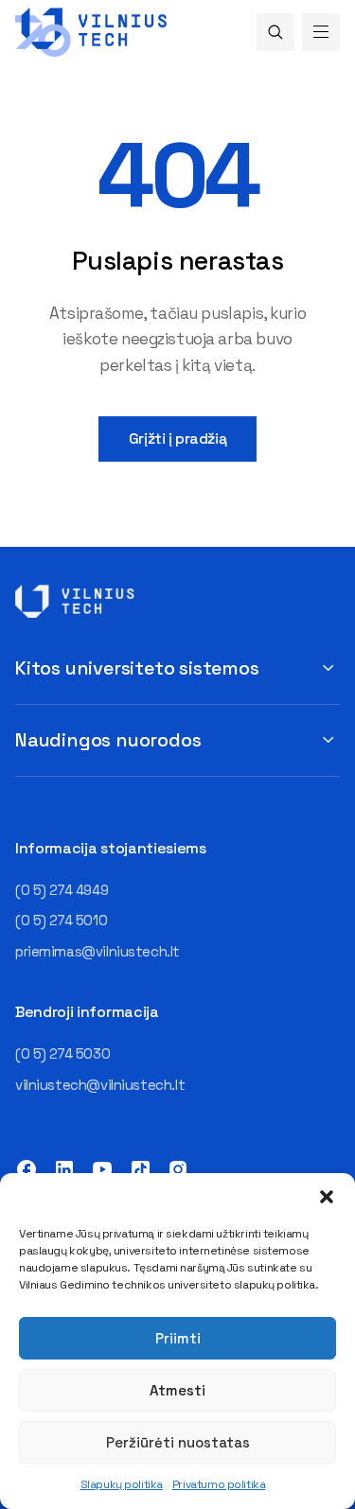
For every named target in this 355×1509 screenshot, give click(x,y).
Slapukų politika (121, 1484)
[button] (326, 1196)
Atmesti (177, 1390)
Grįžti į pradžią (177, 438)
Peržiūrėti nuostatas (178, 1442)
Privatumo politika (218, 1484)
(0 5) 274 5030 (62, 1053)
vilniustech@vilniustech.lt (100, 1085)
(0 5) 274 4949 (61, 890)
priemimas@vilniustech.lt (97, 951)
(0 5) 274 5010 (61, 920)
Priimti (178, 1338)
